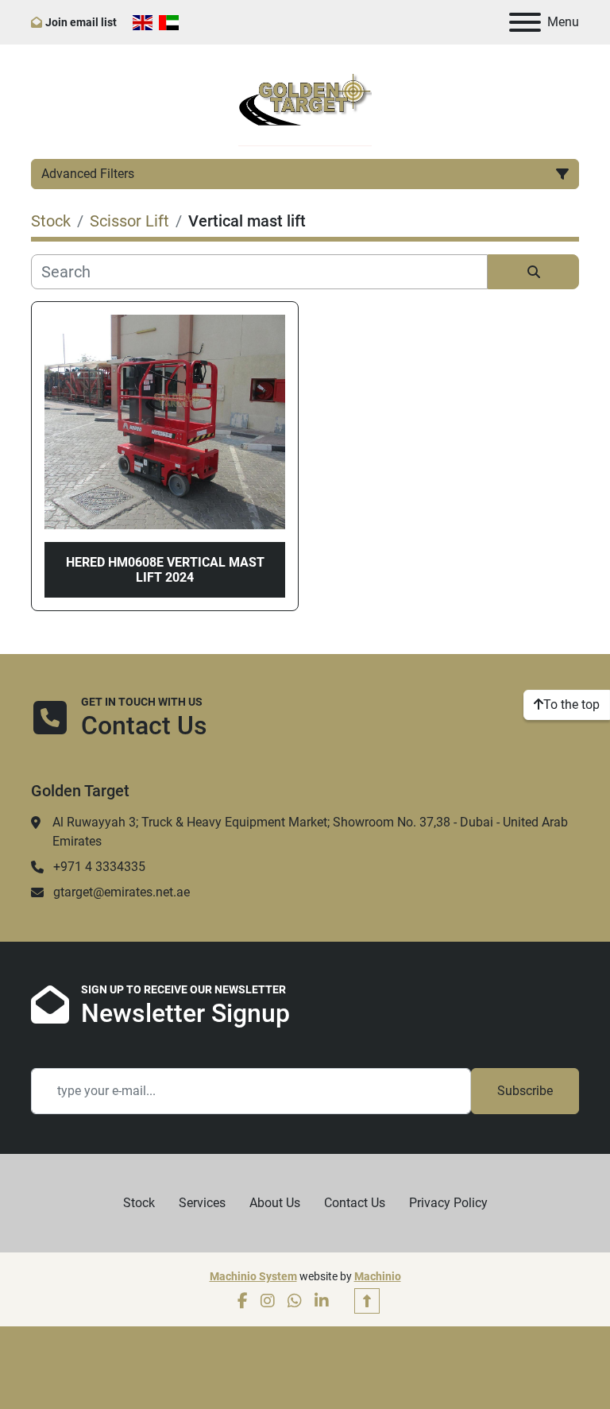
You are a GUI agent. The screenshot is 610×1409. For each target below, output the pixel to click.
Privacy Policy (448, 1202)
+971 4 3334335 (99, 866)
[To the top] (367, 1301)
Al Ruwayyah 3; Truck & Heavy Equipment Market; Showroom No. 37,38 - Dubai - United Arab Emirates (310, 832)
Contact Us (354, 1202)
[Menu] (525, 22)
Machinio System (253, 1276)
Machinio (377, 1276)
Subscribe (525, 1090)
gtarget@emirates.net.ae (121, 892)
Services (202, 1202)
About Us (274, 1202)
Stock (139, 1202)
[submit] (533, 271)
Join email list (81, 22)
